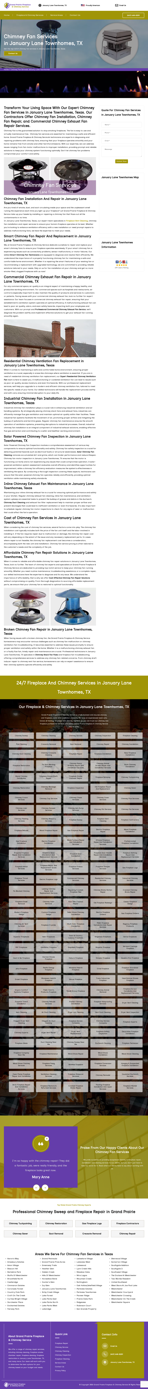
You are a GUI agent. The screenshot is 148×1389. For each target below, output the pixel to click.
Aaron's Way (13, 1258)
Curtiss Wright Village (17, 1299)
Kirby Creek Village (50, 1292)
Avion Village (13, 1265)
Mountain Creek (84, 1279)
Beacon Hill (12, 1268)
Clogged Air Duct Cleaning (48, 1022)
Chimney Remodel (103, 1075)
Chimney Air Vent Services (21, 925)
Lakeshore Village (85, 1258)
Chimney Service (75, 736)
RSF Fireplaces (21, 947)
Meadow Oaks (83, 1272)
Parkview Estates (84, 1289)
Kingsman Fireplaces (103, 937)
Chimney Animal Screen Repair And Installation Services (103, 765)
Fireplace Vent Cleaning (77, 221)
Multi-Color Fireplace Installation (75, 925)
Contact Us (75, 15)
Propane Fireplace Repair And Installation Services (21, 855)
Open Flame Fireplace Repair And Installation (21, 1075)
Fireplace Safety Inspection (102, 1032)
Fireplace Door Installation (76, 855)
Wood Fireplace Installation (130, 830)
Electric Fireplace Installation (48, 842)
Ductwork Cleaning (103, 1043)
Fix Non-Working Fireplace (48, 765)
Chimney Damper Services (48, 809)
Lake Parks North (50, 1302)
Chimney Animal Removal (103, 991)
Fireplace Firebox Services (76, 868)
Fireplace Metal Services (21, 868)
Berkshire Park (14, 1272)
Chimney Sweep (21, 736)
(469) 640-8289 (133, 15)
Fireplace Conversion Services (103, 1064)
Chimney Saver (130, 788)
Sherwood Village (119, 1258)
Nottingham (82, 1282)
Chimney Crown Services (21, 798)
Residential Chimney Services (103, 879)
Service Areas (56, 15)
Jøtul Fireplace (21, 969)
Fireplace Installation (102, 754)
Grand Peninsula (49, 1258)
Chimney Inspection (103, 736)
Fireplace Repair (75, 754)
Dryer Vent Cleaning (130, 1003)
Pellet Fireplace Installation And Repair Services (103, 925)
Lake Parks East (49, 1299)
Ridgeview (81, 1302)
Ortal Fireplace (103, 969)
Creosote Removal (48, 744)
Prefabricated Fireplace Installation (130, 842)
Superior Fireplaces (21, 937)
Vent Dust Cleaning (103, 1012)
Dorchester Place (15, 1302)
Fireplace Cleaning (130, 736)
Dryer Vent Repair (48, 1033)
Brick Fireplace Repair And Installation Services (21, 1087)
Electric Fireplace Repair (103, 830)
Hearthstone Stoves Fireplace (130, 979)
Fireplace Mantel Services (130, 1087)
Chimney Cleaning (48, 736)
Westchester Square (120, 1302)
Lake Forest (47, 1295)
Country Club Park (15, 1292)
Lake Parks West (49, 1305)
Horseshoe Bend (49, 1279)
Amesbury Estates (15, 1262)
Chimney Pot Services (102, 809)
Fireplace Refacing (103, 777)
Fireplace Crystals (48, 925)
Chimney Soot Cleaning (21, 754)
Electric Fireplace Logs (49, 879)
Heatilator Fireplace (49, 947)
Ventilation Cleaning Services (48, 1075)
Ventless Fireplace (75, 1064)
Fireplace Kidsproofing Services (103, 1003)
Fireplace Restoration (21, 765)
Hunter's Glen (48, 1282)
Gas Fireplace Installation (21, 842)
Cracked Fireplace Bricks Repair (75, 1087)
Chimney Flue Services (130, 798)
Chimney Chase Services (76, 798)
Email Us (122, 5)
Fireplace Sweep (75, 820)
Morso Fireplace (75, 979)
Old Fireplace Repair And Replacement (103, 788)
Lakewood (81, 1265)
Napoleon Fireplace (75, 947)
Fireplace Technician (130, 1043)
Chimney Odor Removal (48, 903)
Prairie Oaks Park (85, 1299)
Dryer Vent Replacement (75, 1032)
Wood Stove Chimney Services (21, 1064)
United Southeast (119, 1282)
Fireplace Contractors (130, 820)
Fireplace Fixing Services (48, 1064)
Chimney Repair (103, 744)
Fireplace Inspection (75, 788)
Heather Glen (48, 1268)
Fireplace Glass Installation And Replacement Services (48, 855)
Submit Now (122, 161)
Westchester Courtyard (122, 1292)
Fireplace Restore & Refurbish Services (49, 1087)
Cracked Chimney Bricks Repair (130, 891)
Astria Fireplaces (130, 937)
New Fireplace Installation (130, 754)
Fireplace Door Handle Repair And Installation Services (103, 855)
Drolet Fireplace (21, 979)
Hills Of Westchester (51, 1275)
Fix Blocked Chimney (21, 891)
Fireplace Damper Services (103, 868)
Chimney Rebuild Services (48, 1003)
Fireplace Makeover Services (76, 1075)
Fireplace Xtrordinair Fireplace (130, 969)
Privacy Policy (60, 1371)
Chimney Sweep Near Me (75, 1043)
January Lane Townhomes (54, 1289)
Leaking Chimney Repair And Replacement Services (48, 891)
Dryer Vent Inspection (130, 1012)
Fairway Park (13, 1309)
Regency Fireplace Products (130, 925)
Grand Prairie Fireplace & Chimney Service (111, 1385)
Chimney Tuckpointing (130, 777)
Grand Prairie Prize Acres (53, 1262)
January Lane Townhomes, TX (122, 1362)
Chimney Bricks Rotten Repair (103, 891)
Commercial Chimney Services (75, 879)
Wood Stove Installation (103, 1054)
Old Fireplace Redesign (103, 903)
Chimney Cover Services (103, 798)
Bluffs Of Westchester (17, 1275)
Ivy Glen (46, 1285)
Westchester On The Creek (123, 1299)
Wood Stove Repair (75, 1054)
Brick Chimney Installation (130, 765)
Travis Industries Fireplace (103, 979)
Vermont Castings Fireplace (130, 947)
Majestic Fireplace (103, 947)
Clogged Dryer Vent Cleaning (21, 1022)
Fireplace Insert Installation (21, 1003)
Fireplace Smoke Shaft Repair (48, 777)
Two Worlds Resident (120, 1279)
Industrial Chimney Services (130, 879)
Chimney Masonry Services (48, 820)
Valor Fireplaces (48, 937)
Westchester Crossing (121, 1295)
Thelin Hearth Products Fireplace (48, 991)
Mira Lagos (82, 1275)
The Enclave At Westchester (123, 1275)
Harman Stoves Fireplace (48, 958)
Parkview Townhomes (86, 1292)
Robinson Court (84, 1305)
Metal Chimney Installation (21, 777)
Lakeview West (83, 1262)
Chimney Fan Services (130, 809)
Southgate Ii (117, 1268)
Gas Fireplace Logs (130, 868)
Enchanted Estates (15, 1305)
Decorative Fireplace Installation (130, 1032)
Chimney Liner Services (21, 809)
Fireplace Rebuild (21, 830)
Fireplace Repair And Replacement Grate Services (48, 867)
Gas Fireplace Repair (75, 830)
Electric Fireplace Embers (103, 913)
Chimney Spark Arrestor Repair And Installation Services (76, 765)
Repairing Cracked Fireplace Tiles (75, 891)
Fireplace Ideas (21, 1043)
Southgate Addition (120, 1265)
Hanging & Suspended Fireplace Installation (130, 1064)
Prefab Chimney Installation (75, 1003)
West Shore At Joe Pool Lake (124, 1285)
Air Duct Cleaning (48, 1012)
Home (6, 15)
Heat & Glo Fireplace (21, 958)
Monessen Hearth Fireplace (48, 979)
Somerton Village (119, 1262)
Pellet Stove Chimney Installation (75, 913)
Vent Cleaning (21, 1012)
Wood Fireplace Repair (49, 830)
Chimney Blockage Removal (48, 788)
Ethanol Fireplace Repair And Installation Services (103, 842)
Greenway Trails (49, 1265)
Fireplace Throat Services (21, 879)
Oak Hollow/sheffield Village (89, 1285)
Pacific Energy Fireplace (48, 969)
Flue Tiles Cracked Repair (75, 903)
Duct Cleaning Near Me (48, 1043)
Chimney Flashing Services (21, 820)
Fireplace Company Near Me (21, 1054)
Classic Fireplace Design (130, 903)
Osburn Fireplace (76, 958)
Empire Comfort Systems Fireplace (21, 991)
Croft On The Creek (16, 1295)
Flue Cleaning (21, 744)
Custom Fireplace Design (48, 913)
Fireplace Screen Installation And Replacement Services (130, 991)
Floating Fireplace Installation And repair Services (103, 1087)
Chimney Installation (130, 744)
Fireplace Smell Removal (21, 903)
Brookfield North (15, 1279)
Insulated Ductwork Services (130, 1075)
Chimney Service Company (102, 1022)
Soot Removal (75, 744)
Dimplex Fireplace (103, 958)
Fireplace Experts (130, 1022)
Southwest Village (119, 1272)
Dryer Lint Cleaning (75, 1012)
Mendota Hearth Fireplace (75, 969)
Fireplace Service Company (75, 1022)
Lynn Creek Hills (84, 1268)
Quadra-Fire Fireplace (130, 958)
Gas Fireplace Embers (130, 913)
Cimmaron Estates (16, 1285)
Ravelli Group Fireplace (76, 991)
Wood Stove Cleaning (130, 1054)
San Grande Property (86, 1309)
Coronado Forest (15, 1289)
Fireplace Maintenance (49, 1054)
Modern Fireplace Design (21, 913)
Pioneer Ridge (83, 1295)
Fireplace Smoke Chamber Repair (75, 777)
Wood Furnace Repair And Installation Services (75, 842)
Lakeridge (46, 1309)
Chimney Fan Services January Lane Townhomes (30, 70)
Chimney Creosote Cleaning (48, 754)
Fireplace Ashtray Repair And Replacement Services (130, 855)
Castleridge (12, 1282)
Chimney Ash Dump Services (76, 809)
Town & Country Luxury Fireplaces (75, 937)
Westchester (117, 1289)
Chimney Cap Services (48, 798)
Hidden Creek (48, 1272)
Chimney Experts (21, 1033)
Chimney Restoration (21, 788)
